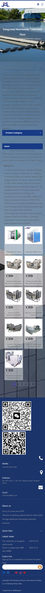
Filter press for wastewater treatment (33, 314)
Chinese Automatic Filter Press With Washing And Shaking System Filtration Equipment (33, 282)
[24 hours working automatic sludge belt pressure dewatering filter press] (13, 296)
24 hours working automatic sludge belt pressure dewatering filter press (13, 314)
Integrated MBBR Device (33, 252)
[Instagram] (20, 572)
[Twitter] (12, 572)
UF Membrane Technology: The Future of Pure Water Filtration (22, 155)
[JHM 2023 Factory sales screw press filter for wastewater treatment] (33, 327)
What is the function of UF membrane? (22, 162)
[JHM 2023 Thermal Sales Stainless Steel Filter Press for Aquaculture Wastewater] (13, 359)
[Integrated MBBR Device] (33, 235)
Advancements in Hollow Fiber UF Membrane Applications (22, 152)
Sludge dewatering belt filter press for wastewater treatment (13, 282)
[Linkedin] (8, 572)
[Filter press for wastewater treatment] (33, 296)
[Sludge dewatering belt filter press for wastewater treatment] (13, 264)
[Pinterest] (25, 572)
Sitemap (10, 584)
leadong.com (17, 590)
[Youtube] (16, 572)
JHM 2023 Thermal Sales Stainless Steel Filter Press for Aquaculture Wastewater (14, 377)
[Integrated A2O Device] (13, 235)
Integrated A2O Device (13, 252)
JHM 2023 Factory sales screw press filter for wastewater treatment (33, 345)
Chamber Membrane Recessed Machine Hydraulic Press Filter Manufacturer (14, 345)
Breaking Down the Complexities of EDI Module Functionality (22, 158)
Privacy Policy (17, 584)
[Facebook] (4, 572)
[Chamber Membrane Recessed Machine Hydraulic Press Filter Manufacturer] (13, 327)
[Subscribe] (40, 567)
